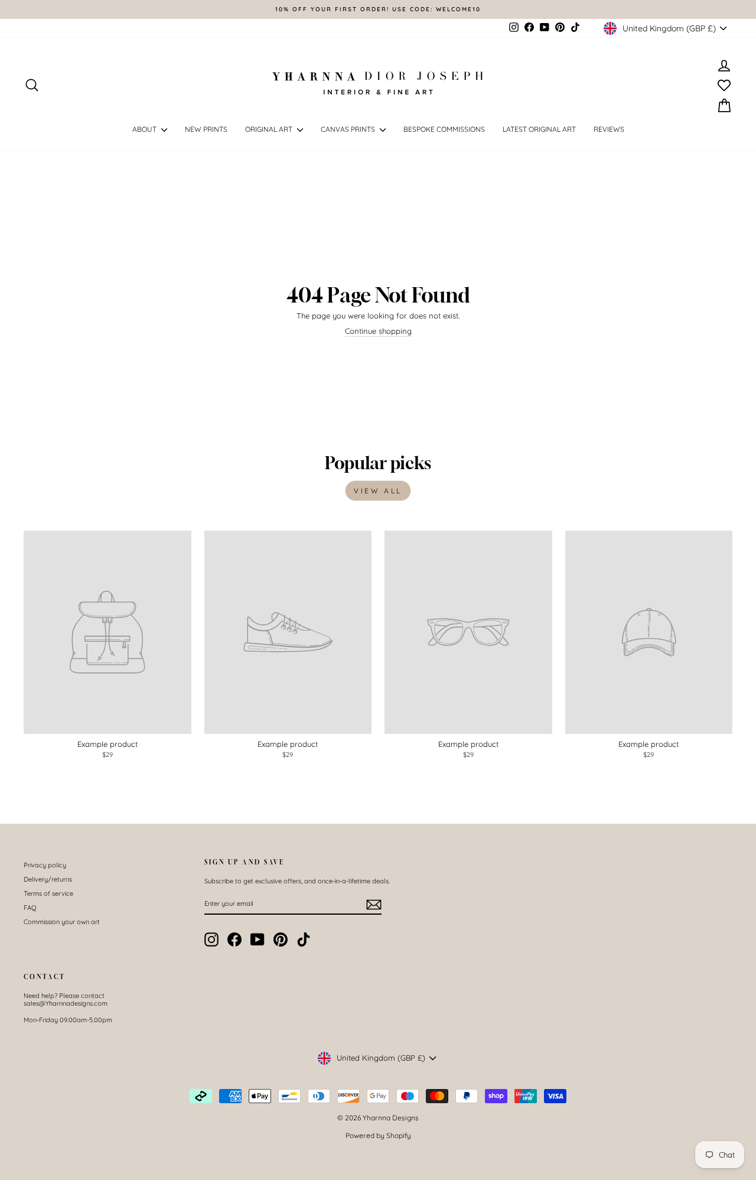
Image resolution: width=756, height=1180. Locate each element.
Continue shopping (378, 331)
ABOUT (145, 129)
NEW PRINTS (206, 129)
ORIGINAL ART (269, 129)
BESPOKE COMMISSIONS (444, 129)
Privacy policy (45, 865)
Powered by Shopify (378, 1135)
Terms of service (48, 893)
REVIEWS (609, 129)
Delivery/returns (48, 879)
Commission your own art (62, 922)
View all (378, 490)
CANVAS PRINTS (349, 129)
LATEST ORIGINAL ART (539, 129)
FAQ (30, 907)
